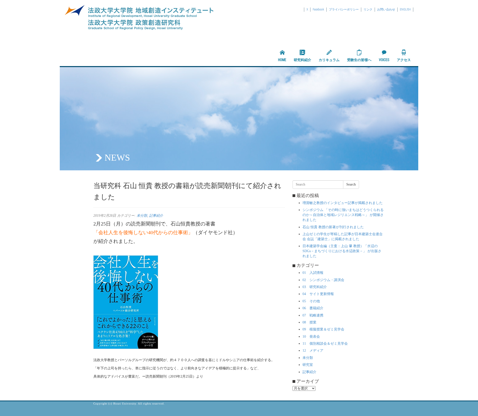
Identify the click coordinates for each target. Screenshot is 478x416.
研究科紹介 (302, 60)
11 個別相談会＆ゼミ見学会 (325, 343)
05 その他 (311, 301)
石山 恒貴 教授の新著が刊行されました (333, 227)
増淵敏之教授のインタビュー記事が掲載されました (342, 203)
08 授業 (309, 322)
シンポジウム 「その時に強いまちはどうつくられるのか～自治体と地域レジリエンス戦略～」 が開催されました (343, 215)
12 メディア (312, 350)
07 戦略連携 (312, 315)
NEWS (117, 158)
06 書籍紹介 (312, 308)
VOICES (384, 60)
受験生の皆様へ (359, 60)
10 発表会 (311, 336)
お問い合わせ (386, 9)
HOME (282, 60)
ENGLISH (405, 9)
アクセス (404, 60)
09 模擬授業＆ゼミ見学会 (323, 329)
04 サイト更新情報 (318, 294)
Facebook (318, 9)
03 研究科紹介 (314, 287)
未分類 (142, 215)
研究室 (307, 365)
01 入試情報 (312, 273)
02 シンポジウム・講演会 (323, 280)
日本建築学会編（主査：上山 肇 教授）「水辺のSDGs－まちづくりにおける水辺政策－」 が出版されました (341, 251)
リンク (367, 9)
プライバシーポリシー (344, 9)
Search (351, 184)
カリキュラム (329, 60)
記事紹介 (156, 215)
